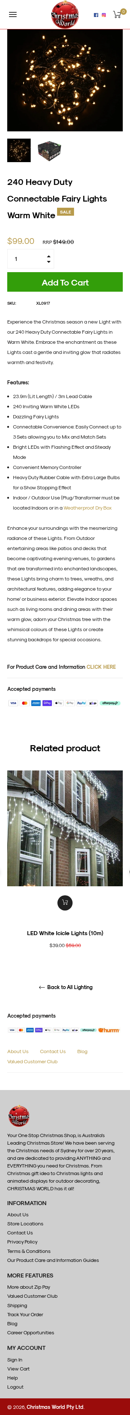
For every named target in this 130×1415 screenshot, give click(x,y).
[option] (65, 871)
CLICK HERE (101, 667)
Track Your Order (25, 1314)
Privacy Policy (22, 1241)
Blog (82, 1051)
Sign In (14, 1359)
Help (12, 1377)
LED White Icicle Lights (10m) (65, 932)
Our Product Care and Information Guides (53, 1260)
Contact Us (53, 1051)
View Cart (18, 1368)
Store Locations (25, 1223)
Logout (15, 1387)
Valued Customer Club (32, 1061)
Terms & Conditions (29, 1251)
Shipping (17, 1305)
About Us (18, 1051)
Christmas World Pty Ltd (55, 1407)
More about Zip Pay (28, 1287)
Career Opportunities (30, 1332)
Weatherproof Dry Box (88, 507)
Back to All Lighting (69, 987)
